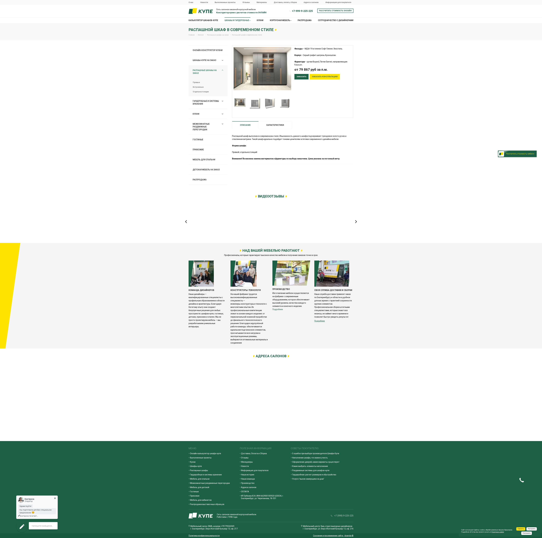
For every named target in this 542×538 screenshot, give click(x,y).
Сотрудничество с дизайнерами (335, 20)
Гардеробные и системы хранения (206, 102)
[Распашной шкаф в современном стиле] (262, 68)
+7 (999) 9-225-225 (343, 515)
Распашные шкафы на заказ (205, 71)
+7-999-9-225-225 (302, 10)
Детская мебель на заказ (206, 170)
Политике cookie (497, 532)
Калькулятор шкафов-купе (203, 20)
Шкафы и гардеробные (237, 20)
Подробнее (277, 309)
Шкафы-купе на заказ (204, 60)
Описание (245, 125)
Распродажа (305, 20)
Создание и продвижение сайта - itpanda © (333, 535)
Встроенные (198, 87)
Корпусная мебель (280, 20)
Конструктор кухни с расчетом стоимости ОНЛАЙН (241, 12)
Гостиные (198, 139)
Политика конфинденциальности (204, 535)
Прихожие (198, 149)
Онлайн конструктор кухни (208, 50)
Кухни (260, 20)
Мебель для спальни (204, 159)
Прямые (196, 82)
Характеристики (275, 125)
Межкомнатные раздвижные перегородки (201, 127)
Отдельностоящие (201, 92)
